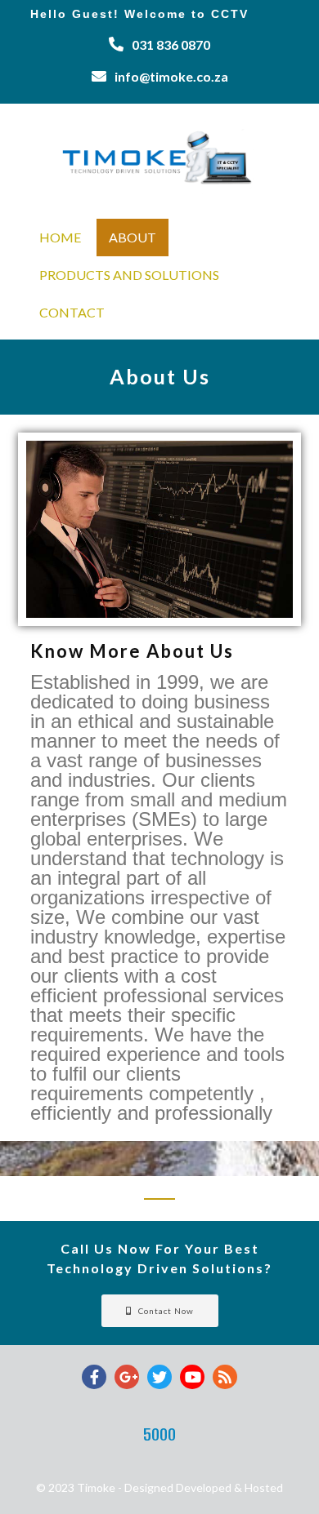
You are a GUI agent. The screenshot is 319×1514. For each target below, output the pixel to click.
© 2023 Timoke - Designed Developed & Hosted (159, 1487)
